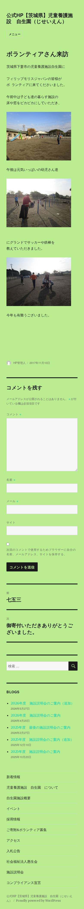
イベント (13, 808)
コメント (13, 414)
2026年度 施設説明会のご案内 (36, 715)
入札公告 (13, 850)
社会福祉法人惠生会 (21, 861)
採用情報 (13, 819)
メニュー (14, 34)
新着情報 (13, 776)
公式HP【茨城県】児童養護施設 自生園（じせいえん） (39, 18)
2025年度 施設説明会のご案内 (35, 751)
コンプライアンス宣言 (23, 882)
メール (12, 501)
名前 (10, 480)
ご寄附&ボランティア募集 (26, 829)
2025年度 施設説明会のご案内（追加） (42, 739)
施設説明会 (15, 871)
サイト (11, 522)
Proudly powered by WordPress (38, 901)
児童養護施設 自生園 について (32, 787)
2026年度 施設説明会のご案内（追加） (42, 703)
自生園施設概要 (18, 797)
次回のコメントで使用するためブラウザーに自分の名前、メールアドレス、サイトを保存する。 (41, 551)
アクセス (13, 840)
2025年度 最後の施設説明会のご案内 (40, 727)
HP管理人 (19, 363)
